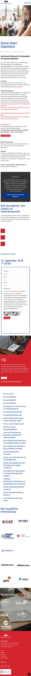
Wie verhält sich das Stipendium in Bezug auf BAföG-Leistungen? (15, 447)
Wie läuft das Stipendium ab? (13, 412)
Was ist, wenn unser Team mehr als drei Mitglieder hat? (15, 458)
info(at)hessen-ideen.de (6, 646)
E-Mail (5, 282)
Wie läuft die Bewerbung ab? (13, 415)
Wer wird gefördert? (10, 403)
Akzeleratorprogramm (17, 86)
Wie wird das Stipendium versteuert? (11, 453)
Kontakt (4, 378)
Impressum (3, 654)
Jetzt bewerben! (5, 135)
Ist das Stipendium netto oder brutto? (13, 499)
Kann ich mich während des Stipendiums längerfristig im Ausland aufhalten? (13, 434)
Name (5, 277)
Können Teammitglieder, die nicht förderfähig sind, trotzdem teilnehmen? (14, 465)
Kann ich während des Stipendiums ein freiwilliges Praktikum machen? (15, 441)
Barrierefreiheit (4, 658)
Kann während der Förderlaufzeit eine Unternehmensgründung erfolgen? (14, 473)
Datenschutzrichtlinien (19, 291)
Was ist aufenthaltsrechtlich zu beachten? (13, 493)
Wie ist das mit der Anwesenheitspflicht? (10, 428)
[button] (0, 5)
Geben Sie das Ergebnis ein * (11, 308)
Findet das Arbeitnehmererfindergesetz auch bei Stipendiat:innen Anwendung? (14, 481)
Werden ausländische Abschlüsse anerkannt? (14, 488)
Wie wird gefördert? (10, 397)
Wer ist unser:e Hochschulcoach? (14, 424)
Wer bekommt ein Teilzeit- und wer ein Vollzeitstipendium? (15, 407)
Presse (2, 650)
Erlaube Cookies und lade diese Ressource (15, 195)
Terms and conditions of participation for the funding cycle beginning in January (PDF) (15, 108)
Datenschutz (7, 288)
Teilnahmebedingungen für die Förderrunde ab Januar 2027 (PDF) (15, 104)
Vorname (6, 271)
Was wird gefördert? (10, 400)
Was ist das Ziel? (9, 394)
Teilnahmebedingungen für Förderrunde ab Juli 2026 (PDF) (15, 113)
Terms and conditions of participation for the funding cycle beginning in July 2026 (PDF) (15, 117)
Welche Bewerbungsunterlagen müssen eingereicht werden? (14, 419)
